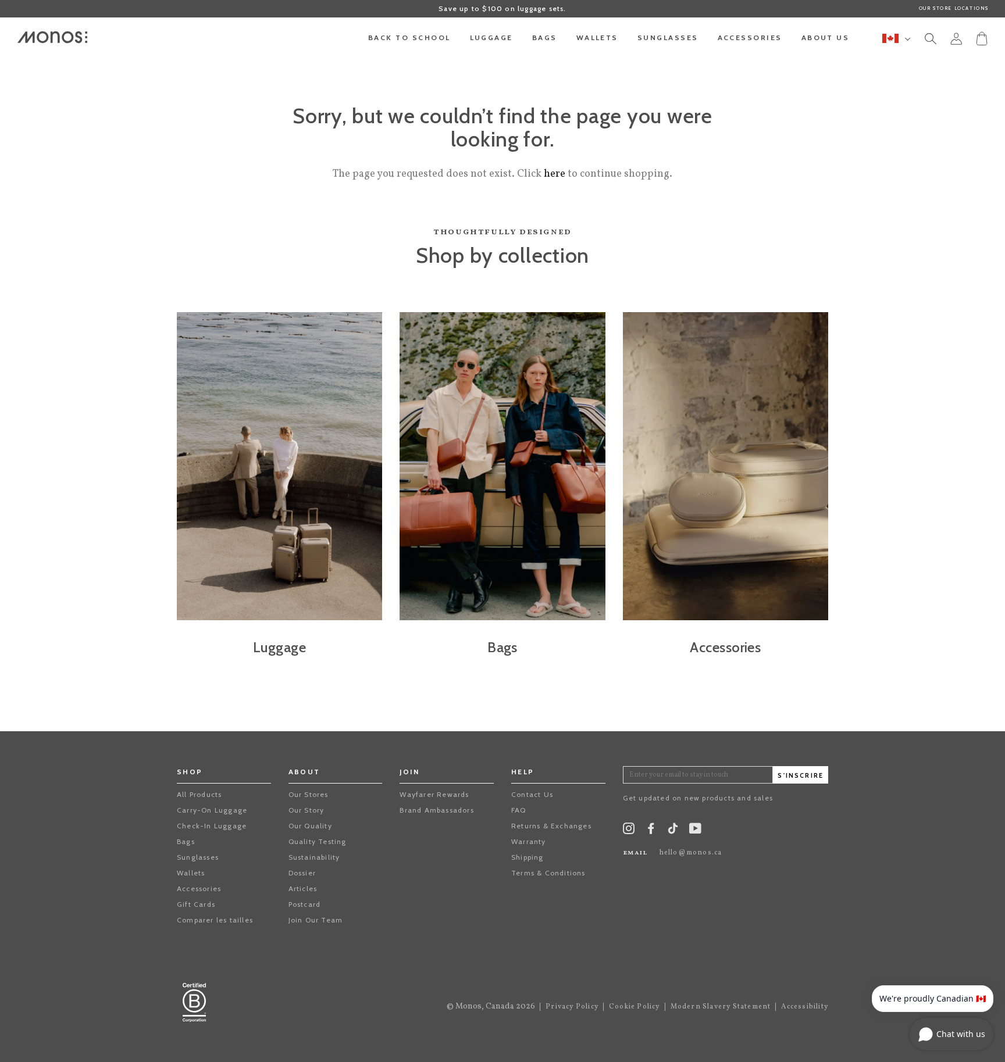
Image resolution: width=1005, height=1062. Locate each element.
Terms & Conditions (548, 872)
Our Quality (310, 825)
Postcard (304, 904)
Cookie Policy (634, 1006)
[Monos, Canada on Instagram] (629, 830)
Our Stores (308, 794)
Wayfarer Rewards (434, 794)
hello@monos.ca (691, 852)
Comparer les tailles (215, 920)
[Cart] (982, 38)
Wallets (191, 872)
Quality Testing (317, 841)
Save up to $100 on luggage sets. (502, 8)
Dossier (302, 872)
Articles (303, 888)
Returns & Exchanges (551, 825)
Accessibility (804, 1006)
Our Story (306, 810)
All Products (199, 794)
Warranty (528, 841)
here (554, 174)
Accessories (199, 888)
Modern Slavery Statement (721, 1006)
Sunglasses (198, 857)
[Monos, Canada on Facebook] (651, 830)
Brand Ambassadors (436, 810)
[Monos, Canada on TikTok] (673, 832)
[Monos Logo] (52, 37)
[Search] (930, 41)
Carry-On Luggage (212, 810)
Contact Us (532, 794)
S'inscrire (801, 775)
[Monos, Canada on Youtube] (695, 830)
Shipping (527, 857)
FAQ (518, 810)
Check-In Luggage (212, 825)
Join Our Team (315, 920)
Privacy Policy (572, 1006)
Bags (186, 841)
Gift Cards (196, 904)
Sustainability (314, 857)
